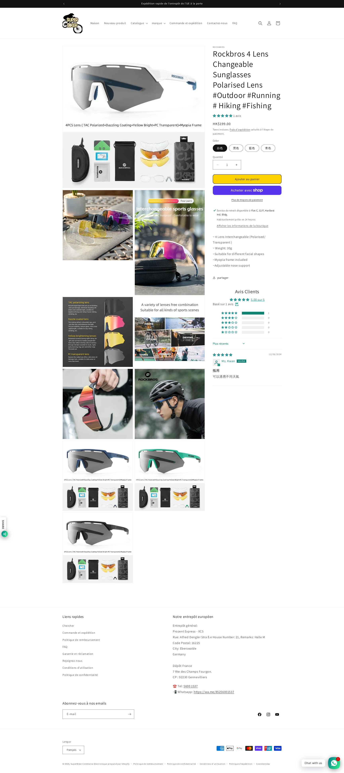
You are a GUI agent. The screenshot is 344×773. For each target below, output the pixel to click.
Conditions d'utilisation (78, 667)
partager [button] (223, 277)
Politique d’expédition (240, 763)
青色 (268, 148)
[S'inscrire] (129, 714)
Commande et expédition (79, 632)
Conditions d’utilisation (212, 763)
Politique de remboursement (81, 640)
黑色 (236, 148)
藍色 (252, 148)
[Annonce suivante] (280, 4)
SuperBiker (76, 763)
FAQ (65, 647)
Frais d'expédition (240, 129)
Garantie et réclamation (78, 654)
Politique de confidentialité (80, 675)
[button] (138, 23)
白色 (220, 148)
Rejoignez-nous (72, 661)
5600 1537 (191, 686)
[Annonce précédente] (64, 4)
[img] (223, 355)
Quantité (218, 157)
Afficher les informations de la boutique (242, 226)
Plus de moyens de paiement (247, 199)
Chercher (68, 625)
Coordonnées (263, 763)
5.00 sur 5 (258, 300)
